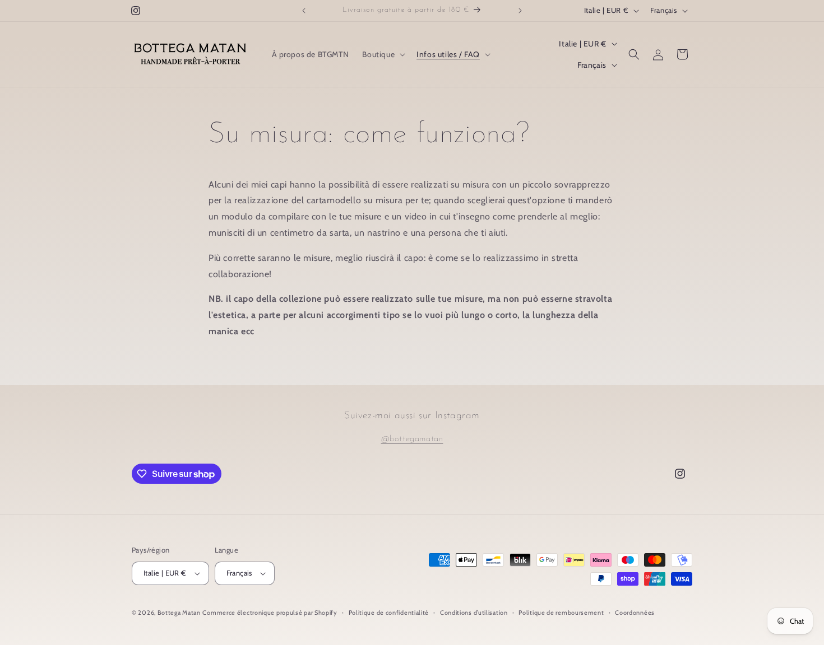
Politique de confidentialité (389, 612)
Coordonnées (635, 612)
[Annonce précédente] (303, 10)
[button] (382, 54)
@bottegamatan (412, 439)
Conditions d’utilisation (474, 612)
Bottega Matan (179, 612)
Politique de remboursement (561, 612)
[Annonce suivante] (520, 10)
